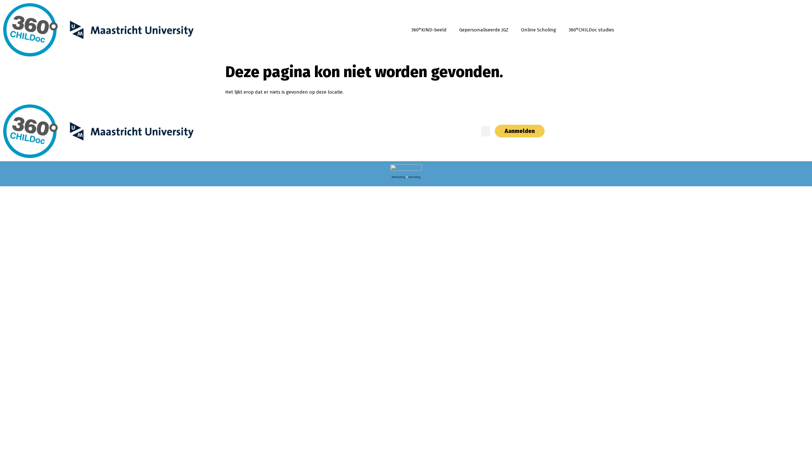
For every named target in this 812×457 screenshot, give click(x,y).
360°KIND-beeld (429, 30)
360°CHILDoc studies (591, 30)
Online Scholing (538, 30)
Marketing (398, 177)
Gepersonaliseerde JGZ (483, 30)
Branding (415, 177)
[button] (485, 131)
